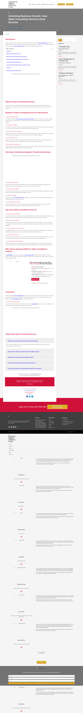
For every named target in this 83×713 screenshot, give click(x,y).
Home (30, 4)
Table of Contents (10, 48)
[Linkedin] (32, 396)
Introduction (8, 50)
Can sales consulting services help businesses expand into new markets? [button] (25, 368)
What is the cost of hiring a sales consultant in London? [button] (21, 357)
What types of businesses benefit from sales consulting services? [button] (23, 340)
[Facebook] (27, 396)
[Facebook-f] (9, 427)
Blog (48, 4)
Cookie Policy (19, 431)
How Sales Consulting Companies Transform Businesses (17, 59)
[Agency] (11, 427)
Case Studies (43, 4)
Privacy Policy (24, 431)
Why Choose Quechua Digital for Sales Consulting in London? (18, 64)
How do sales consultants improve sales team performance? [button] (22, 362)
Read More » (61, 56)
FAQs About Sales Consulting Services (14, 70)
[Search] (60, 40)
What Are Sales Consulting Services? (13, 53)
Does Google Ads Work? (64, 48)
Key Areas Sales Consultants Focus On (14, 62)
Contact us (52, 4)
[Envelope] (21, 482)
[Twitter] (30, 396)
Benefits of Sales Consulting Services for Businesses (16, 56)
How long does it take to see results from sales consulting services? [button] (23, 351)
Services (38, 4)
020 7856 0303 (29, 393)
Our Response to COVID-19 (65, 62)
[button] (9, 27)
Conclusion (8, 67)
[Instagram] (15, 427)
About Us (34, 4)
